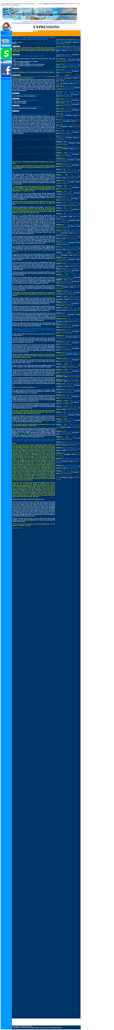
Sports (55, 22)
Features (67, 22)
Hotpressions (28, 22)
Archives (71, 22)
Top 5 (74, 22)
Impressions (22, 22)
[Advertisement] (6, 104)
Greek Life (36, 22)
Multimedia (51, 22)
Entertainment (46, 22)
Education (40, 22)
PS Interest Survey (6, 78)
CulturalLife (62, 22)
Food (59, 22)
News (32, 22)
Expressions (17, 22)
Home (13, 22)
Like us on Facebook (6, 76)
